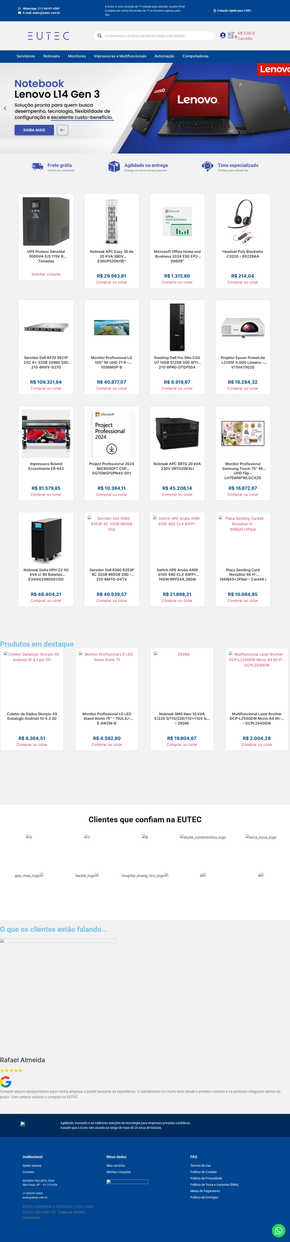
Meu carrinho (115, 1165)
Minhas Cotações (118, 1172)
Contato (28, 1172)
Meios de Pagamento (205, 1191)
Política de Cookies (203, 1172)
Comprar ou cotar (111, 282)
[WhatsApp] (278, 1230)
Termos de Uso (200, 1165)
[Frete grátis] (37, 166)
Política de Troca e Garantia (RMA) (214, 1184)
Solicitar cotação (46, 274)
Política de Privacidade (206, 1178)
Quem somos (32, 1165)
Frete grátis (60, 165)
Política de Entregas (204, 1197)
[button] (5, 108)
